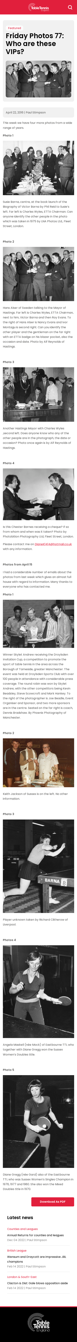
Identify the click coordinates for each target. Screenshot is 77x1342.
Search (70, 7)
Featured (14, 28)
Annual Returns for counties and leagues (35, 1235)
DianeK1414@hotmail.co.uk (53, 544)
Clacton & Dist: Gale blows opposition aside (37, 1283)
